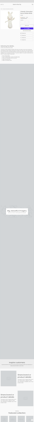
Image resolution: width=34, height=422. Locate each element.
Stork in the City (17, 4)
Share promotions (17, 1)
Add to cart (27, 25)
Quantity (21, 20)
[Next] (22, 1)
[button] (26, 33)
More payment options (27, 30)
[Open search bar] (3, 4)
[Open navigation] (1, 4)
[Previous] (12, 1)
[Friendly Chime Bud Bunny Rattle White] (4, 419)
